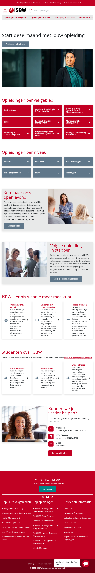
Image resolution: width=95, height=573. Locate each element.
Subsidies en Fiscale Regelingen (77, 518)
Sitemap (31, 564)
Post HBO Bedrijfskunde (43, 516)
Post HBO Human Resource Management (45, 534)
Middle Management (11, 522)
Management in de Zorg (12, 508)
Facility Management (11, 518)
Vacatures (68, 532)
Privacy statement (45, 564)
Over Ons (68, 508)
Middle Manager (40, 548)
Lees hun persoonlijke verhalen (78, 357)
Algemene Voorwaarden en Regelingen (76, 538)
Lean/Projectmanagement (13, 532)
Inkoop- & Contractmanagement (16, 527)
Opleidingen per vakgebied (15, 17)
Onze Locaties (70, 522)
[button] (85, 563)
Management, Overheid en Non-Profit (16, 538)
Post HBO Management (43, 520)
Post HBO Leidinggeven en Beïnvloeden (44, 542)
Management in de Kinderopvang (16, 513)
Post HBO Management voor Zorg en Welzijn (45, 527)
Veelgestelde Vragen (73, 527)
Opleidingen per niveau (41, 17)
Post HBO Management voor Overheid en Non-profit (45, 510)
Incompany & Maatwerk (65, 17)
